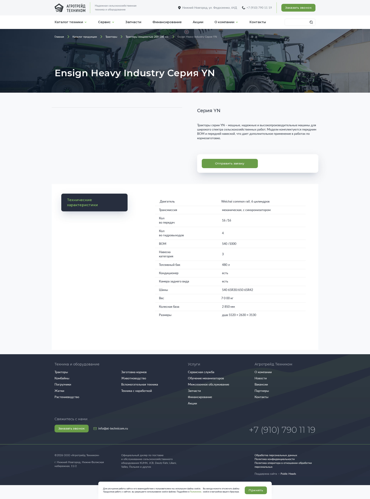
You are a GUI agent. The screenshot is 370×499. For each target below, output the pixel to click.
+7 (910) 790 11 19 (259, 7)
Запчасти (133, 22)
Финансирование (167, 22)
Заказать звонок (298, 7)
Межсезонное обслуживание (208, 384)
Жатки (59, 390)
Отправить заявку (230, 163)
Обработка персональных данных (276, 455)
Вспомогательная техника (139, 384)
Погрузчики (63, 384)
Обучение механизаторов (206, 378)
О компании (224, 22)
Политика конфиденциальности (275, 459)
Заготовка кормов (134, 372)
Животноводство (133, 378)
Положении (195, 492)
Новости (261, 378)
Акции (198, 22)
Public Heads (288, 474)
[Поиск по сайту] (311, 22)
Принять (256, 490)
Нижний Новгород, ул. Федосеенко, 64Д (209, 7)
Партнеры (262, 390)
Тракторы (61, 372)
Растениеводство (67, 397)
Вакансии (261, 384)
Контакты (257, 22)
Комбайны (62, 378)
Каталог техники (69, 22)
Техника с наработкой (136, 390)
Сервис (104, 22)
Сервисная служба (201, 372)
